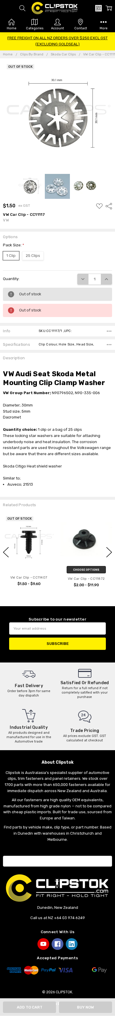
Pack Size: (13, 245)
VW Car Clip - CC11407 (28, 577)
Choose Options (86, 569)
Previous (6, 552)
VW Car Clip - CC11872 (86, 579)
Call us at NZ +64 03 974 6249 (57, 918)
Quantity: (11, 279)
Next (109, 552)
